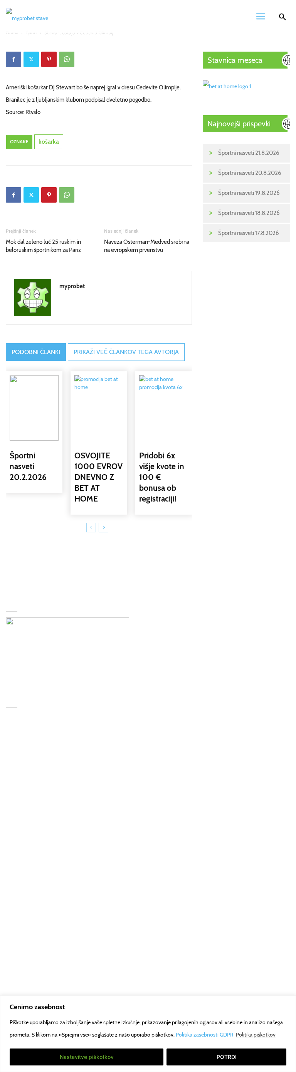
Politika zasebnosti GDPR (205, 1034)
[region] (148, 1033)
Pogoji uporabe (90, 897)
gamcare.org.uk (90, 882)
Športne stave (22, 851)
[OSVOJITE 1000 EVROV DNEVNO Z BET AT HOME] (98, 408)
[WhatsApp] (66, 59)
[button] (282, 18)
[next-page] (103, 527)
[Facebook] (13, 59)
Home (13, 835)
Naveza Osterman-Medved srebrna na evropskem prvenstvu (146, 245)
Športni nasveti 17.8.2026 (248, 233)
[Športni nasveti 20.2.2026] (34, 408)
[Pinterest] (49, 59)
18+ (10, 943)
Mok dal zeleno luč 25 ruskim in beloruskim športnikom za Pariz (43, 245)
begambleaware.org (95, 866)
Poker (13, 912)
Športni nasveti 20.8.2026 (249, 172)
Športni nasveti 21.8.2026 (248, 152)
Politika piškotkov (256, 1034)
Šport (12, 866)
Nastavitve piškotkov (87, 1057)
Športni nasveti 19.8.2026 (249, 193)
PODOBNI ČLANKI (36, 352)
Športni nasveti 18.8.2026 (249, 213)
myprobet (72, 286)
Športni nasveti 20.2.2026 (28, 466)
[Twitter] (31, 59)
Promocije (18, 994)
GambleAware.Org (94, 851)
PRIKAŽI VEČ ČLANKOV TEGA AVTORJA (126, 352)
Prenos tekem (23, 897)
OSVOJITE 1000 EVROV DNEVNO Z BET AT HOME (98, 477)
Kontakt (15, 928)
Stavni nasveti (22, 882)
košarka (49, 141)
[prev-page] (91, 527)
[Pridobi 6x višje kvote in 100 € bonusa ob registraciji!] (163, 408)
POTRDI (227, 1057)
